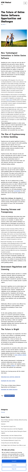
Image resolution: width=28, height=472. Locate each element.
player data (9, 99)
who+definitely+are (9, 395)
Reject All (14, 468)
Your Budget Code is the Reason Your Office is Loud (13, 445)
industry (13, 365)
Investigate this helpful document (9, 389)
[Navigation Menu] (25, 3)
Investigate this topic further (8, 380)
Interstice (3, 424)
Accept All (14, 461)
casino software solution (20, 354)
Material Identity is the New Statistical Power (11, 435)
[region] (14, 459)
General (3, 412)
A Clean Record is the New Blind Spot (10, 442)
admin (3, 24)
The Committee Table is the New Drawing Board (12, 438)
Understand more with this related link (10, 376)
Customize (14, 465)
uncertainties (17, 190)
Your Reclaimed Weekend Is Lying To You (11, 440)
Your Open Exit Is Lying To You (8, 426)
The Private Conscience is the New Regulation (12, 428)
